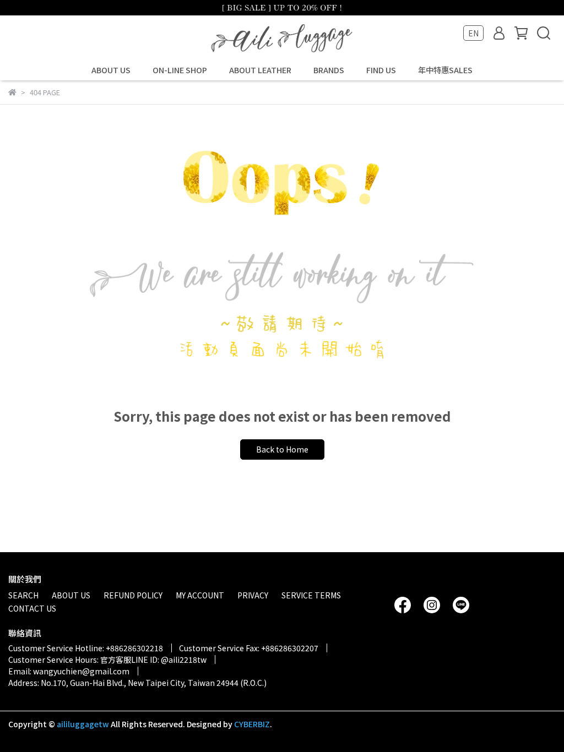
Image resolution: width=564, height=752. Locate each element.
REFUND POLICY (133, 595)
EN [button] (473, 33)
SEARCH (23, 595)
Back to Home (282, 449)
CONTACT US (32, 608)
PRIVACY (252, 595)
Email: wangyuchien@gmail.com (68, 671)
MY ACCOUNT (200, 595)
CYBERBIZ (252, 723)
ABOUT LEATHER (260, 69)
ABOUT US (111, 69)
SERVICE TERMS (311, 595)
